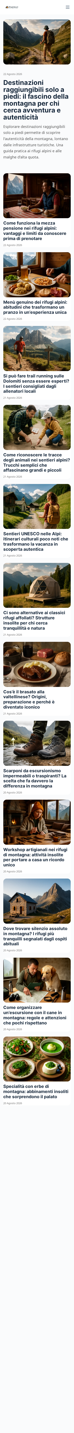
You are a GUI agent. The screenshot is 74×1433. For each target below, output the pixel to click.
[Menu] (67, 7)
